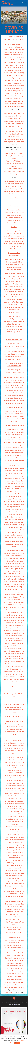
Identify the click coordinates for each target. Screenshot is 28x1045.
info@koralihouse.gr (13, 990)
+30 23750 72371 (18, 992)
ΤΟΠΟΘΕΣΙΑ (15, 1002)
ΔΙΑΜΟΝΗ (8, 1002)
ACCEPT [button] (17, 1042)
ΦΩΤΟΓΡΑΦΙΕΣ (23, 1002)
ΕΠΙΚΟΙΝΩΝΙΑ (10, 1004)
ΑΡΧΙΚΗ (3, 1002)
